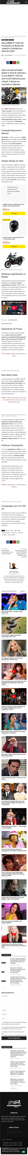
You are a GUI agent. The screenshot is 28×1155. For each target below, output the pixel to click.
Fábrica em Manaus (6, 532)
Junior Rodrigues (8, 55)
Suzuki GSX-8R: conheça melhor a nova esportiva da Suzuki (7, 552)
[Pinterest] (14, 62)
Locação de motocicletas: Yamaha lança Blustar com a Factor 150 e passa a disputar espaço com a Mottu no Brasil (18, 980)
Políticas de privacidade (15, 1028)
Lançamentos (11, 39)
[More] (21, 62)
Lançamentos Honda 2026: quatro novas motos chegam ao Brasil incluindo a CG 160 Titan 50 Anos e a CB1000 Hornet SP (18, 1053)
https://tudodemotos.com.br (14, 574)
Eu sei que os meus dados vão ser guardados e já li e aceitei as (13, 1028)
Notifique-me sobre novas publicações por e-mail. (14, 1035)
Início (2, 36)
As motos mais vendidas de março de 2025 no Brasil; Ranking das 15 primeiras (17, 1073)
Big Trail (7, 530)
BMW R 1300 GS (17, 530)
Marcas (6, 36)
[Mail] (15, 584)
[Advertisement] (14, 19)
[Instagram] (12, 1132)
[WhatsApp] (18, 62)
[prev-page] (2, 988)
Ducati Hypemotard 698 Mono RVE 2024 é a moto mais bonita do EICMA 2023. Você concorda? (21, 554)
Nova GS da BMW (11, 534)
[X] (11, 62)
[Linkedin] (15, 1132)
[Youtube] (19, 1132)
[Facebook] (7, 62)
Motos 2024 (20, 532)
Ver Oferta (14, 213)
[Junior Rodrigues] (2, 55)
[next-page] (5, 988)
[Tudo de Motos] (14, 2)
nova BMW (4, 534)
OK (23, 1151)
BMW (10, 36)
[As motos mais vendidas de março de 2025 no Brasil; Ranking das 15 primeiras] (5, 1073)
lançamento (14, 532)
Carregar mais (14, 1088)
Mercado (3, 962)
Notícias (6, 39)
